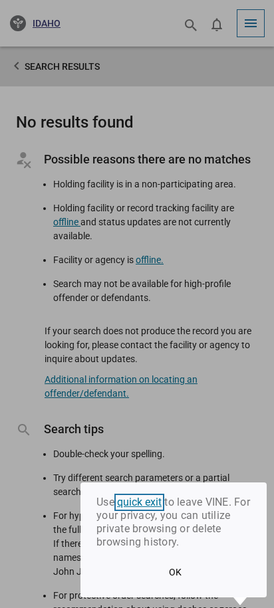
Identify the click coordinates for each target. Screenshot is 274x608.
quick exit (139, 502)
